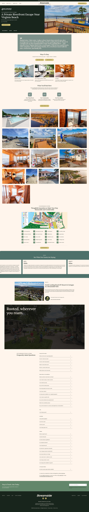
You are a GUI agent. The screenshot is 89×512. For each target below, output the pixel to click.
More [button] (20, 3)
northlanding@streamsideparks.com (46, 476)
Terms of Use (55, 508)
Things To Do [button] (15, 3)
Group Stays (74, 495)
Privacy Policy (50, 508)
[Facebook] (43, 498)
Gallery (10, 30)
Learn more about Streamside (55, 299)
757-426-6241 (60, 475)
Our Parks (8, 495)
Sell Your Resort (84, 495)
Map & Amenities (4, 30)
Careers (78, 495)
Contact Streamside (18, 495)
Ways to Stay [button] (8, 3)
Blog (12, 495)
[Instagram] (46, 498)
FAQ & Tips (15, 30)
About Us (3, 3)
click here (63, 473)
